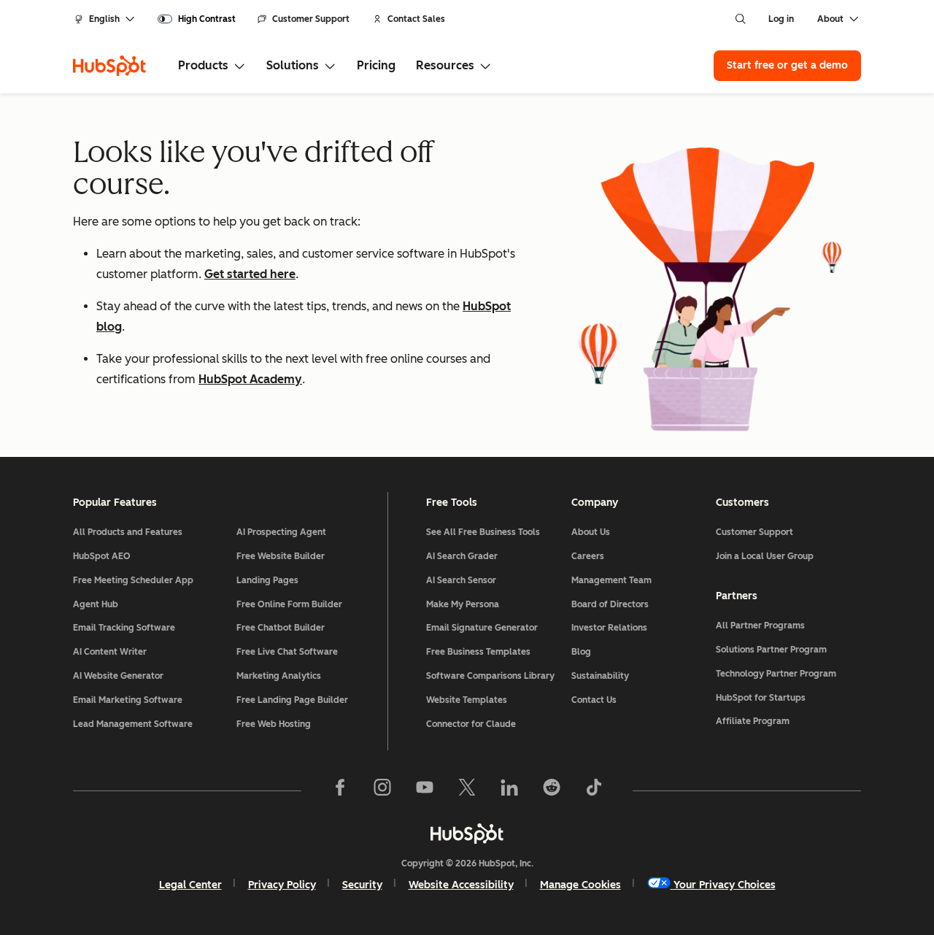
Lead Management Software (133, 724)
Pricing (376, 65)
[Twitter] (467, 790)
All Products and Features (127, 532)
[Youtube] (424, 790)
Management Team (611, 580)
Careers (587, 556)
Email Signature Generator (482, 628)
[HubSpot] (109, 66)
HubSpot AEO (102, 556)
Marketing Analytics (278, 676)
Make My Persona (462, 604)
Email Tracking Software (124, 628)
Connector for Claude (471, 724)
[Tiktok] (593, 790)
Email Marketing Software (127, 700)
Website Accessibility (461, 885)
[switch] (197, 19)
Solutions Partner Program (771, 650)
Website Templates (466, 700)
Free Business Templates (478, 652)
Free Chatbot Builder (280, 628)
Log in (781, 19)
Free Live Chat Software (287, 652)
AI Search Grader (462, 556)
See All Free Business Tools (483, 532)
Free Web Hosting (273, 724)
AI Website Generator (118, 676)
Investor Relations (609, 628)
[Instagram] (382, 790)
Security (362, 885)
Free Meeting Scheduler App (133, 580)
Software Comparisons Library (490, 676)
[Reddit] (551, 790)
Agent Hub (95, 604)
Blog (581, 652)
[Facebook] (340, 790)
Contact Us (594, 700)
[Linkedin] (509, 790)
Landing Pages (267, 580)
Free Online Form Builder (289, 604)
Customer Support (311, 19)
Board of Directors (610, 604)
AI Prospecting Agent (281, 532)
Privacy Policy (282, 885)
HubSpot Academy (250, 379)
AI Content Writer (110, 652)
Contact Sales (416, 19)
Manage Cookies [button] (580, 885)
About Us (590, 532)
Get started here (250, 274)
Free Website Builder (280, 556)
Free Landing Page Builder (292, 700)
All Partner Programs (760, 625)
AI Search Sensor (461, 580)
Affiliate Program (753, 721)
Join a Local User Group (765, 556)
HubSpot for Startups (761, 698)
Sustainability (600, 676)
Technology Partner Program (776, 674)
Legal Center (190, 885)
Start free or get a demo (787, 65)
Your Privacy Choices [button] (725, 885)
